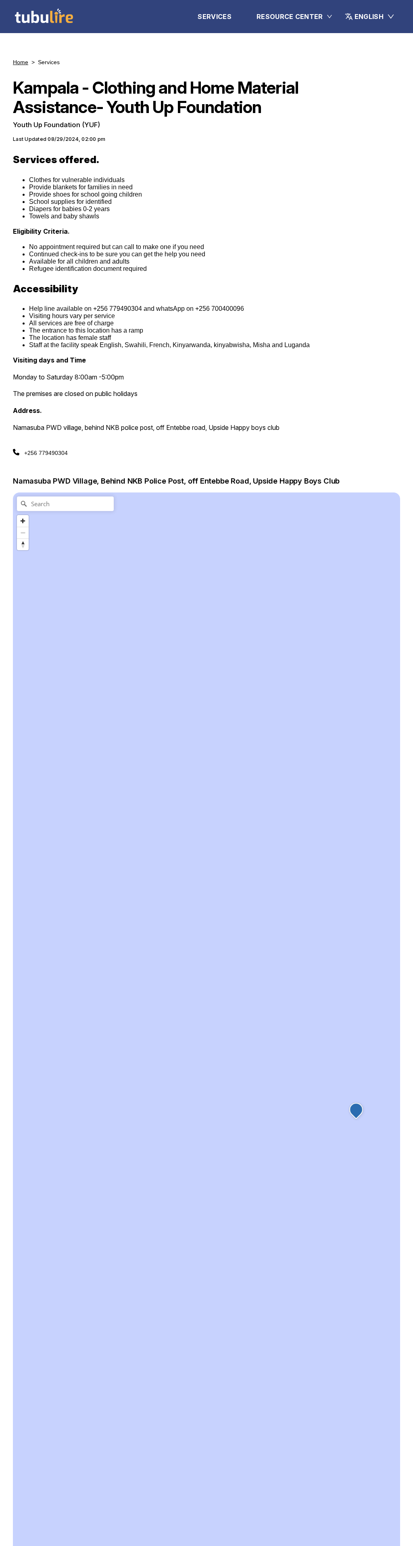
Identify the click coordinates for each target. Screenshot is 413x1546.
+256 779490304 (46, 453)
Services (215, 17)
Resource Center (290, 17)
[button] (370, 16)
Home (20, 62)
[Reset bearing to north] (23, 544)
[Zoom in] (23, 521)
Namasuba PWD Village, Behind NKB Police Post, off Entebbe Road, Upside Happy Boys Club (176, 480)
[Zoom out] (23, 532)
